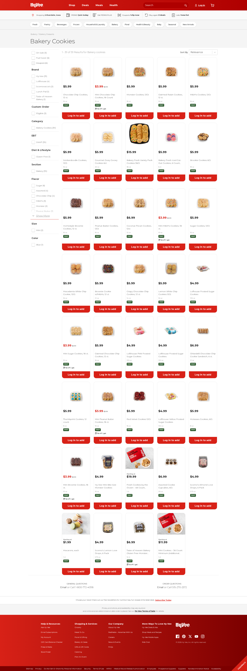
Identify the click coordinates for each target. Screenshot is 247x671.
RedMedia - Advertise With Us (120, 632)
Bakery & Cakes (81, 642)
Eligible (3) (41, 113)
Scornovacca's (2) (44, 86)
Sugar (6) (40, 185)
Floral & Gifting (81, 637)
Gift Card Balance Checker (52, 642)
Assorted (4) (42, 190)
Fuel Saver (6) (42, 58)
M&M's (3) (41, 201)
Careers (111, 637)
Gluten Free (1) (43, 156)
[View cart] (212, 5)
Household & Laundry (95, 24)
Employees (151, 669)
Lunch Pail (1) (42, 91)
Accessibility (216, 669)
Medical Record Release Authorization (129, 669)
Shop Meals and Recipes (152, 632)
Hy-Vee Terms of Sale (145, 611)
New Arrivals (188, 24)
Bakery (115, 24)
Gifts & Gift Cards (82, 647)
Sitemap (29, 669)
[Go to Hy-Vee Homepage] (37, 5)
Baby (159, 24)
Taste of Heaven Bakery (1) (44, 98)
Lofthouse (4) (42, 81)
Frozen (76, 24)
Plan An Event (81, 657)
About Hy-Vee (114, 627)
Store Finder (46, 652)
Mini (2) (39, 230)
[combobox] (166, 5)
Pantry (47, 24)
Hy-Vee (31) (41, 76)
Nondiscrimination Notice (198, 669)
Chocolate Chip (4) (45, 196)
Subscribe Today (163, 600)
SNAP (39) (41, 142)
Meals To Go (79, 632)
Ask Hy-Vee (45, 627)
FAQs (110, 647)
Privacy (38, 669)
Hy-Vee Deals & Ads (150, 627)
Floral (127, 24)
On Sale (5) (41, 52)
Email (63, 587)
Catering (78, 652)
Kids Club (146, 642)
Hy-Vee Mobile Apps (150, 637)
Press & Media (46, 647)
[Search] (185, 5)
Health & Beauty (143, 24)
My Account (46, 637)
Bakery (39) (41, 171)
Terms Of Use (98, 669)
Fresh (35, 24)
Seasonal (172, 24)
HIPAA (109, 669)
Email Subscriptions (49, 632)
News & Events (114, 642)
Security (87, 669)
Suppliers (182, 669)
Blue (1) (39, 244)
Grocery (78, 627)
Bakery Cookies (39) (46, 127)
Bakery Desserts (46, 34)
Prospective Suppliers (167, 669)
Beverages (61, 24)
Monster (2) (41, 206)
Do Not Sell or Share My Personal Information (63, 669)
